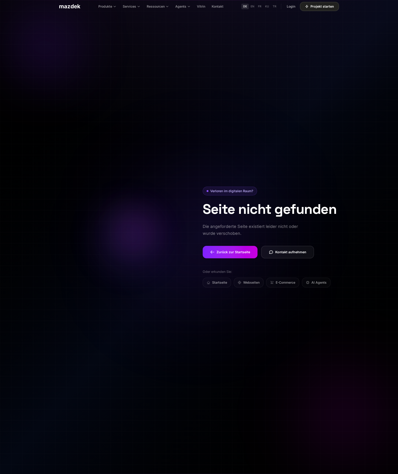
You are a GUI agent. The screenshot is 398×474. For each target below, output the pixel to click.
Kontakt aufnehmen (290, 252)
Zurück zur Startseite (233, 252)
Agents (180, 6)
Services (129, 6)
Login (291, 6)
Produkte (105, 6)
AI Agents (319, 282)
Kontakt (217, 6)
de (245, 6)
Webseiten (251, 282)
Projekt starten (322, 6)
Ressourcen (156, 6)
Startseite (219, 282)
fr (259, 6)
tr (274, 6)
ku (267, 6)
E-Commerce (285, 282)
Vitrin (201, 6)
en (252, 6)
